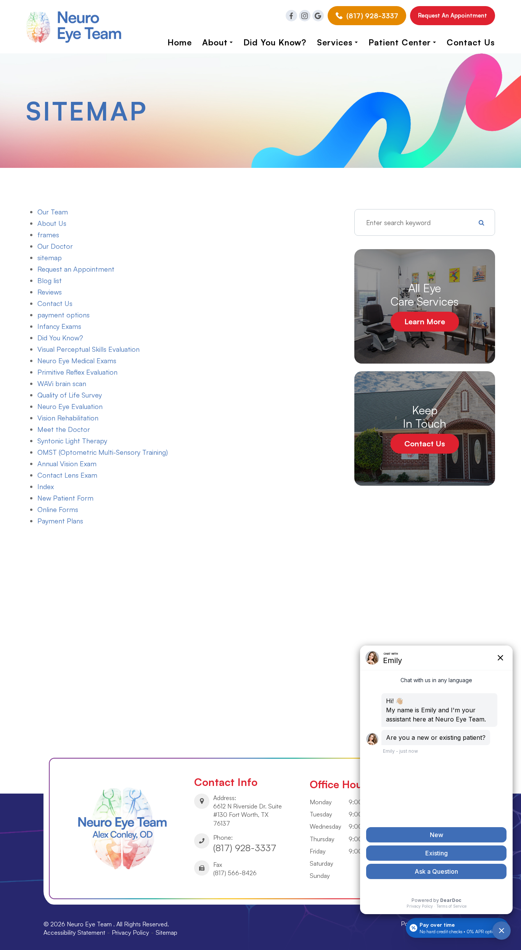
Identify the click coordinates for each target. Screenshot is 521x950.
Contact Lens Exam (67, 475)
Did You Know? (60, 337)
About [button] (215, 42)
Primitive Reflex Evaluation (77, 372)
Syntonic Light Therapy (72, 440)
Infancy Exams (59, 326)
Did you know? (274, 42)
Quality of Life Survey (69, 395)
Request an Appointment (452, 15)
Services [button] (335, 42)
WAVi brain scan (61, 383)
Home (179, 42)
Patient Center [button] (399, 42)
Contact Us (471, 42)
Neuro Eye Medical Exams (76, 360)
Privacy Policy (130, 932)
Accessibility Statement (74, 932)
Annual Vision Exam (66, 463)
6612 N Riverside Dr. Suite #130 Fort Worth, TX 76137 (247, 814)
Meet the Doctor (63, 429)
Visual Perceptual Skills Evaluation (88, 349)
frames (48, 234)
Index (45, 486)
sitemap (49, 257)
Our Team (52, 212)
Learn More (424, 321)
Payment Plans (60, 521)
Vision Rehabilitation (67, 418)
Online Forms (57, 509)
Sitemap (166, 932)
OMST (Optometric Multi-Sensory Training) (102, 452)
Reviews (49, 292)
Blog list (49, 280)
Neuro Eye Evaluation (70, 406)
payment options (63, 315)
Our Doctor (55, 246)
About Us (51, 223)
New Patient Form (65, 498)
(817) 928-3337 (244, 847)
